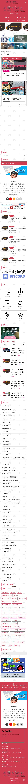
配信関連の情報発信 (14, 778)
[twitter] (7, 198)
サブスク (14, 623)
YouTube (5, 617)
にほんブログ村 (5, 208)
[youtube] (10, 198)
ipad (14, 598)
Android (5, 592)
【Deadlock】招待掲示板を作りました (11, 761)
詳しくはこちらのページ (9, 338)
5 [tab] (13, 32)
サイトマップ (15, 685)
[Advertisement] (14, 135)
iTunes (5, 607)
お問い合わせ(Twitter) (7, 687)
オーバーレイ (6, 620)
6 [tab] (15, 32)
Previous (1, 27)
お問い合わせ (17, 687)
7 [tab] (16, 32)
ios (16, 595)
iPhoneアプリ (6, 604)
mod (4, 611)
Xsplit (23, 614)
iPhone (15, 601)
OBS (11, 611)
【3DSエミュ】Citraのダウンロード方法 (11, 753)
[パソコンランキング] (17, 208)
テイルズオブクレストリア (17, 632)
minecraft (13, 607)
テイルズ (5, 632)
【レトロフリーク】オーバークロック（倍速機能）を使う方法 (17, 395)
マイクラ (5, 639)
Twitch (5, 614)
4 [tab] (12, 32)
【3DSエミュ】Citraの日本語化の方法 (11, 748)
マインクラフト (15, 639)
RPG (18, 611)
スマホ (16, 626)
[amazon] (14, 198)
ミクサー (14, 642)
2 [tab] (9, 32)
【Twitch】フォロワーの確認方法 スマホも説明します (18, 362)
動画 (22, 642)
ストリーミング (6, 626)
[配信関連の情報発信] (12, 2)
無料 (11, 645)
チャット (14, 629)
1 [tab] (8, 32)
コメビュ (5, 623)
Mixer (22, 607)
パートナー (5, 635)
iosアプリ (5, 598)
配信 (17, 645)
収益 (4, 645)
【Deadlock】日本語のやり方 (17, 260)
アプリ (22, 617)
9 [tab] (19, 32)
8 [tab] (18, 32)
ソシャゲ (5, 629)
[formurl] (17, 198)
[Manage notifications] (24, 780)
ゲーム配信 (16, 620)
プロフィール (22, 17)
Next (26, 27)
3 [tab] (10, 32)
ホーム (7, 17)
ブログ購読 (23, 685)
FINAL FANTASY (7, 595)
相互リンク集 (17, 689)
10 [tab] (21, 32)
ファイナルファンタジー (17, 635)
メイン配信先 (22, 20)
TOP (4, 684)
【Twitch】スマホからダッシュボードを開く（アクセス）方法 (18, 372)
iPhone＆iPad (17, 604)
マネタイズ (5, 642)
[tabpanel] (14, 27)
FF (19, 592)
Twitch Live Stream (20, 684)
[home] (20, 198)
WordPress (14, 614)
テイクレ (22, 629)
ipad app (22, 598)
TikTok (7, 20)
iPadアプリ (5, 601)
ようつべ (14, 617)
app (13, 592)
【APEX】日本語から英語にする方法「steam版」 (13, 757)
